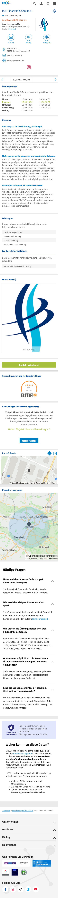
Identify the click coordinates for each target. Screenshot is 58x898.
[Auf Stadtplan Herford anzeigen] (55, 453)
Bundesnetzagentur (22, 753)
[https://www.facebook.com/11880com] (5, 889)
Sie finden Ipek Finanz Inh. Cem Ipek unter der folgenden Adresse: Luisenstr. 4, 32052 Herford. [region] (25, 591)
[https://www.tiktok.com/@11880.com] (20, 889)
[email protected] (40, 618)
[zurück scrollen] (2, 79)
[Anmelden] (41, 3)
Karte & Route (21, 79)
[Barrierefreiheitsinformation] (48, 3)
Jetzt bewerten (29, 440)
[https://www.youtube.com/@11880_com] (36, 889)
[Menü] (54, 3)
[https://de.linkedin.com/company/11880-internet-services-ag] (28, 889)
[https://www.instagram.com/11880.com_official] (13, 889)
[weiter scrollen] (55, 79)
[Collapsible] (52, 581)
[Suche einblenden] (34, 3)
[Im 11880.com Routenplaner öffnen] (49, 452)
